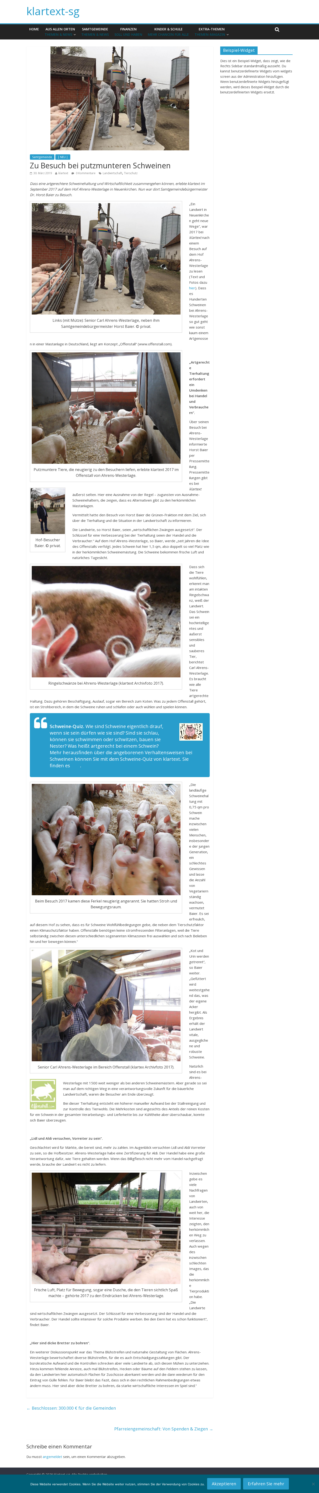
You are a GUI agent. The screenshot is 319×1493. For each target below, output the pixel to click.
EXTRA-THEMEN (210, 31)
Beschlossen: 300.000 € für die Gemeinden (71, 1408)
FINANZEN (128, 31)
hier (192, 288)
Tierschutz (131, 173)
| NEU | (63, 157)
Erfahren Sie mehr (266, 1483)
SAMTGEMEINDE (95, 31)
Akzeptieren (224, 1483)
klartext (63, 173)
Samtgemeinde (42, 157)
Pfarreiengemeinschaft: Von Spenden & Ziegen (163, 1429)
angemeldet (52, 1456)
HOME (34, 29)
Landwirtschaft (112, 173)
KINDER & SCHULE (168, 31)
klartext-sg (52, 11)
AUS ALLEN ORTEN (60, 31)
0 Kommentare (85, 173)
